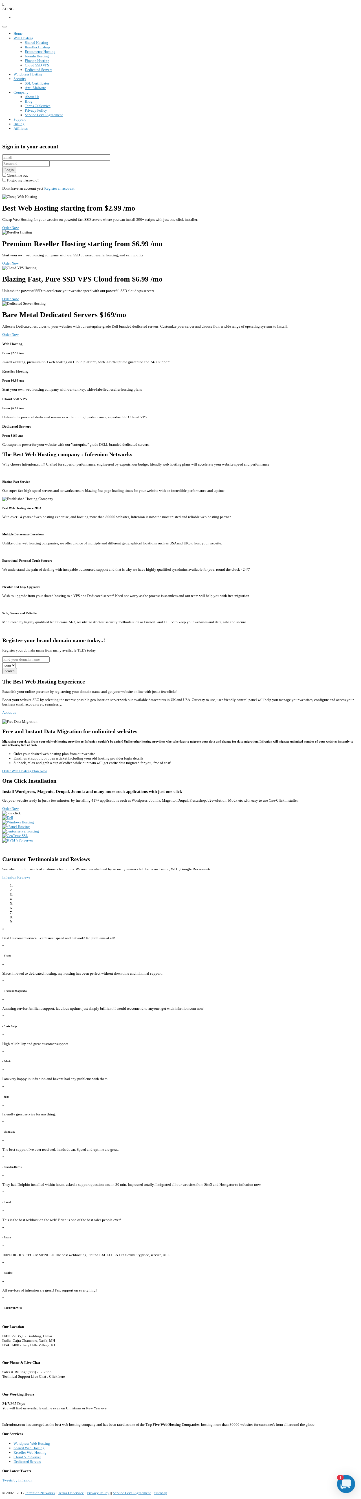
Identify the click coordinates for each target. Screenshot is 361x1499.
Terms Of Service (37, 106)
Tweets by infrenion (17, 1480)
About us (9, 712)
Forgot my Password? (22, 180)
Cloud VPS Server (27, 1457)
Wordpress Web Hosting (32, 1443)
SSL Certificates (37, 83)
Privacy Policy (36, 110)
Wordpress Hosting (28, 74)
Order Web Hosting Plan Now (24, 771)
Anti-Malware (35, 88)
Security (20, 79)
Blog (28, 101)
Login (9, 170)
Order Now (10, 228)
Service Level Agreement (44, 115)
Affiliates (21, 128)
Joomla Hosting (37, 56)
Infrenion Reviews (16, 877)
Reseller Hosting (37, 47)
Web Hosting (23, 38)
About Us (32, 97)
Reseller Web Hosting (30, 1452)
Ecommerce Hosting (40, 51)
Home (18, 33)
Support (20, 119)
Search (10, 671)
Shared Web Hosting (29, 1448)
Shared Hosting (36, 42)
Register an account (59, 188)
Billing (19, 124)
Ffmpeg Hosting (37, 61)
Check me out (17, 175)
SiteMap (160, 1493)
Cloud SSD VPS (37, 65)
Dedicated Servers (38, 70)
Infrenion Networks (40, 1493)
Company (21, 92)
